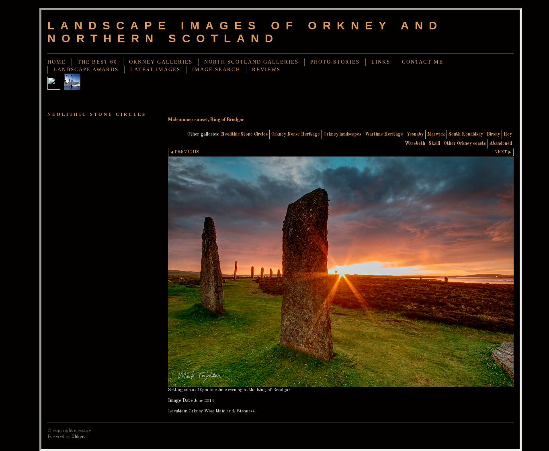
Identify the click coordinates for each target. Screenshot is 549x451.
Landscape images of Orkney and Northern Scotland (245, 32)
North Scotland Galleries (251, 62)
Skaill (434, 143)
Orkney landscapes (342, 134)
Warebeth (415, 143)
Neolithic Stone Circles (244, 134)
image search (216, 69)
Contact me (422, 62)
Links (380, 62)
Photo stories (335, 62)
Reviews (266, 69)
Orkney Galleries (161, 62)
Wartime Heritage (384, 134)
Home (56, 62)
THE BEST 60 (97, 62)
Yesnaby (415, 134)
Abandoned (501, 143)
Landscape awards (86, 69)
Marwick (436, 134)
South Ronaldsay (466, 134)
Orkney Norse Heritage (295, 134)
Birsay (493, 134)
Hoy (508, 134)
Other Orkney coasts (465, 143)
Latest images (155, 69)
